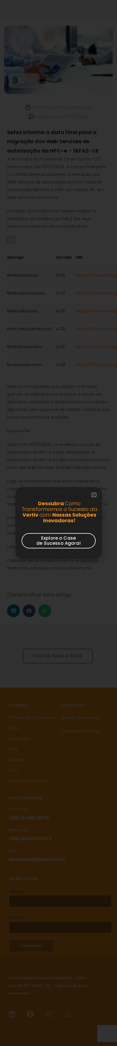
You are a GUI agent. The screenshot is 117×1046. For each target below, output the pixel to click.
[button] (94, 495)
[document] (58, 523)
